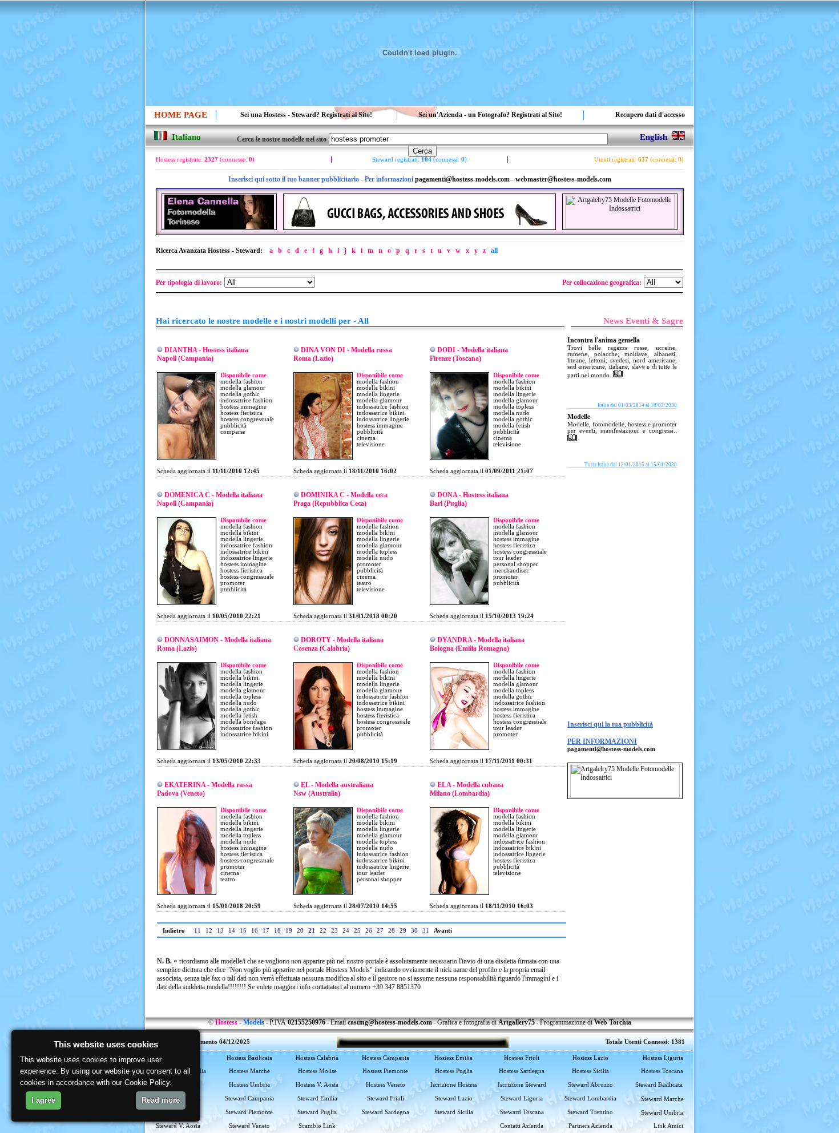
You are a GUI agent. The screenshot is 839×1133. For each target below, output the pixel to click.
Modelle (578, 417)
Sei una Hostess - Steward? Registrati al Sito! (306, 115)
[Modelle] (572, 439)
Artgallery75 (516, 1022)
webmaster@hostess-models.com (563, 179)
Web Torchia (612, 1022)
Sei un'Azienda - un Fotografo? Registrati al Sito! (490, 115)
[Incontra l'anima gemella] (618, 375)
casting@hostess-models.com (390, 1022)
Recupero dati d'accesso (650, 115)
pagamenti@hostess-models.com (462, 179)
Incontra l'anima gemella (603, 340)
